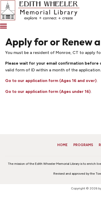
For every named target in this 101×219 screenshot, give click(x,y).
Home (62, 145)
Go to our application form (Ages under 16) (48, 91)
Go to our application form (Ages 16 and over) (51, 80)
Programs (83, 145)
